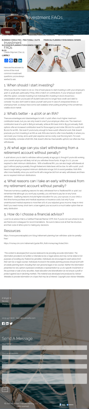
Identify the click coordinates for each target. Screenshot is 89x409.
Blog (4, 50)
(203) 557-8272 (8, 318)
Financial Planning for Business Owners (62, 40)
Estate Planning (65, 35)
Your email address (18, 353)
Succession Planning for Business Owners (21, 45)
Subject (14, 363)
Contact (6, 55)
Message (14, 372)
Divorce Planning (53, 45)
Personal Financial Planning (41, 35)
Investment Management (13, 35)
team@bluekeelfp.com (25, 318)
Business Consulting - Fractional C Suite (21, 40)
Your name (15, 344)
